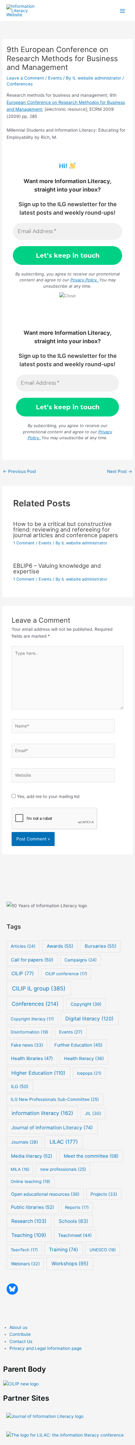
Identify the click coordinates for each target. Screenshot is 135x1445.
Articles (23, 946)
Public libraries (32, 1207)
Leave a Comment (25, 77)
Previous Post (19, 471)
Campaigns (80, 959)
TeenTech (24, 1249)
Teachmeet (75, 1235)
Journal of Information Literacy (52, 1128)
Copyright (86, 1004)
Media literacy (31, 1156)
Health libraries (32, 1058)
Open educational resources (45, 1194)
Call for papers (32, 960)
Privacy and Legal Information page (45, 1348)
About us (18, 1327)
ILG (19, 1086)
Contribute (20, 1334)
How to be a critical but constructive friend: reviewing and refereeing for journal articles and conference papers (65, 529)
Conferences (20, 83)
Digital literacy (89, 1018)
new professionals (63, 1169)
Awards (60, 946)
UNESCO (102, 1249)
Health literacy (84, 1058)
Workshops (70, 1264)
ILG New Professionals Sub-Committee (55, 1099)
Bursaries (100, 946)
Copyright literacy (32, 1018)
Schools (73, 1221)
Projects (103, 1194)
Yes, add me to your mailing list (48, 796)
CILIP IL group (39, 988)
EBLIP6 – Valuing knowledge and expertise (57, 568)
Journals (24, 1142)
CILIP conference (66, 973)
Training (63, 1250)
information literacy (42, 1113)
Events (55, 77)
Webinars (25, 1263)
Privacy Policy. (84, 279)
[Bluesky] (12, 1289)
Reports (77, 1207)
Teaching (28, 1235)
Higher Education (38, 1073)
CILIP (22, 973)
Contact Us (20, 1341)
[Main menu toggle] (122, 10)
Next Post (119, 471)
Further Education (78, 1045)
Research (28, 1221)
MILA (20, 1169)
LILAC (64, 1142)
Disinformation (29, 1031)
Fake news (27, 1045)
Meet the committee (91, 1156)
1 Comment (24, 543)
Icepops (89, 1073)
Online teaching (30, 1181)
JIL (93, 1113)
